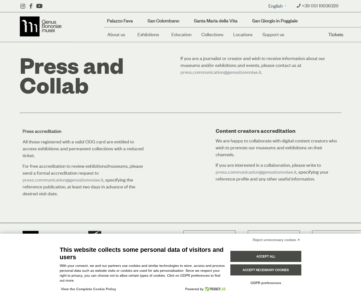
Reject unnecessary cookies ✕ (276, 240)
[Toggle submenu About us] (128, 34)
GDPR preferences (265, 283)
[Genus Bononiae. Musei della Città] (41, 26)
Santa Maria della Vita (215, 20)
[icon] (39, 6)
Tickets (335, 34)
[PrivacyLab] (214, 289)
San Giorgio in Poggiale (275, 20)
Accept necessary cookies (266, 270)
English (275, 5)
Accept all (265, 256)
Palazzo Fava (120, 20)
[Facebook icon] (31, 6)
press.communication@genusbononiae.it (220, 72)
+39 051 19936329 (320, 5)
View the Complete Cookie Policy (88, 289)
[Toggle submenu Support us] (288, 34)
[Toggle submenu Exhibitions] (162, 34)
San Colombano (163, 20)
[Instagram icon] (23, 6)
